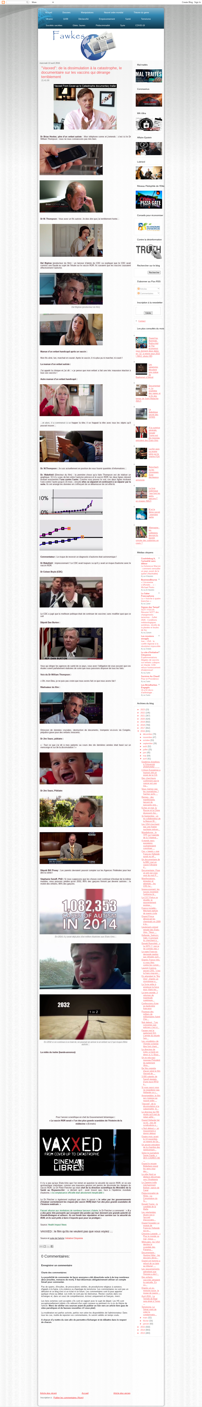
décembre (148, 734)
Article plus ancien (121, 1393)
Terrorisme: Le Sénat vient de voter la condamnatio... (149, 1311)
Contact (142, 321)
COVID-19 (140, 25)
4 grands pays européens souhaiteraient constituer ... (149, 844)
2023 (143, 709)
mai (145, 756)
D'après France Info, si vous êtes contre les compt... (151, 962)
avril (145, 759)
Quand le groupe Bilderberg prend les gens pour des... (150, 1167)
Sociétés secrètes (54, 25)
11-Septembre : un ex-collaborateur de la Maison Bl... (151, 818)
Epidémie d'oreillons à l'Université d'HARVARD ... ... (151, 764)
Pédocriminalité (103, 25)
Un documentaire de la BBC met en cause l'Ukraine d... (151, 863)
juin (145, 752)
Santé (128, 19)
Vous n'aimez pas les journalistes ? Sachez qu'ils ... (150, 791)
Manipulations (87, 12)
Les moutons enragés (147, 637)
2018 (143, 725)
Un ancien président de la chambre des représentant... (151, 1147)
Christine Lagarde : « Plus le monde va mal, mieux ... (151, 1236)
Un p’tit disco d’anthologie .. (147, 691)
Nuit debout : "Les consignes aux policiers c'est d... (150, 1025)
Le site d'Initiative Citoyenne (149, 653)
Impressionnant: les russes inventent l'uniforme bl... (151, 892)
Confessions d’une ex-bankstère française (150, 1006)
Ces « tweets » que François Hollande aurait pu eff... (151, 854)
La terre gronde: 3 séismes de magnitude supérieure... (150, 996)
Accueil (48, 12)
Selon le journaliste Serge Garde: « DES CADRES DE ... (151, 1157)
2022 (143, 713)
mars (145, 1317)
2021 (143, 716)
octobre (146, 740)
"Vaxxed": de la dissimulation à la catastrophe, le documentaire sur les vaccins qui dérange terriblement (81, 72)
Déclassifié (83, 19)
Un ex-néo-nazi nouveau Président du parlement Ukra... (151, 1061)
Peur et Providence (150, 679)
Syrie (122, 25)
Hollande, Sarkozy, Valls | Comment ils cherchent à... (150, 938)
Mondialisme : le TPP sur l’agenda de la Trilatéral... (150, 835)
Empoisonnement (107, 19)
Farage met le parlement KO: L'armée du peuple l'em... (151, 1034)
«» (77, 1193)
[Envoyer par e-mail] (41, 1246)
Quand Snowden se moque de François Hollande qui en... (151, 1227)
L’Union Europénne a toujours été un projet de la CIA (151, 772)
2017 (143, 728)
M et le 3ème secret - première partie (154, 513)
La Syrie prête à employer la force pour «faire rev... (150, 987)
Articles (143, 289)
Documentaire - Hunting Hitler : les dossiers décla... (151, 1255)
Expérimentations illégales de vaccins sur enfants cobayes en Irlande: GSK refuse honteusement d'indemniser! (150, 663)
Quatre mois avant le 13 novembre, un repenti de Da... (151, 1139)
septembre (148, 743)
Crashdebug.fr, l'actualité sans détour (148, 561)
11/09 (65, 19)
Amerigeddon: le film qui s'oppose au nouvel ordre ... (151, 1098)
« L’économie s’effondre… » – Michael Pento (148, 585)
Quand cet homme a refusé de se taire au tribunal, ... (151, 1263)
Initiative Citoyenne (74, 1238)
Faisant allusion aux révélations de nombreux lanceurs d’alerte (69, 1210)
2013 (143, 1333)
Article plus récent (48, 1393)
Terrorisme (146, 19)
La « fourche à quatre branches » (150, 599)
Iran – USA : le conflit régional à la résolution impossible (150, 643)
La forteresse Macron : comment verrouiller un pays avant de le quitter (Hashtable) (150, 570)
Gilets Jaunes (79, 25)
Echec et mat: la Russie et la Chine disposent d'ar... (151, 810)
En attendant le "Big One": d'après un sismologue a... (151, 979)
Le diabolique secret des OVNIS (153, 413)
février (146, 1321)
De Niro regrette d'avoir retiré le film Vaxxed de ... (151, 1071)
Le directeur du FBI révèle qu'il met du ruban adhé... (151, 1114)
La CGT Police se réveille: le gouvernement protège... (150, 901)
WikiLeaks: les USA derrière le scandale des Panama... (151, 1246)
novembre (148, 737)
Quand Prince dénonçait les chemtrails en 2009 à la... (151, 920)
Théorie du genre (141, 12)
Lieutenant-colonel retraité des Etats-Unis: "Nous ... (151, 929)
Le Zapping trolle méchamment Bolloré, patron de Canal (150, 1186)
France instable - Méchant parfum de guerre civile (150, 911)
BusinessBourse (149, 580)
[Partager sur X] (48, 1246)
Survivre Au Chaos (150, 676)
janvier (146, 1324)
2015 (143, 1327)
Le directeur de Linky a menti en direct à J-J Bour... (151, 1052)
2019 (143, 722)
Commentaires (146, 293)
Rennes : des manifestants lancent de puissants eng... (150, 801)
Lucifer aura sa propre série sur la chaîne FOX (154, 453)
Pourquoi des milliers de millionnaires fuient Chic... (151, 1015)
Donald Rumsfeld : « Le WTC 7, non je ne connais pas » (151, 946)
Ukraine (49, 19)
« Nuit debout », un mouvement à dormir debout (150, 1131)
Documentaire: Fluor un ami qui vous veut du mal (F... (151, 873)
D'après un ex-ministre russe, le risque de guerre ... (151, 1290)
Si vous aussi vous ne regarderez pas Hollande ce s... (151, 1090)
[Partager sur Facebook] (51, 1246)
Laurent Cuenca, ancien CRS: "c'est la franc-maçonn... (151, 970)
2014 (143, 1330)
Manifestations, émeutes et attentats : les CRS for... (149, 882)
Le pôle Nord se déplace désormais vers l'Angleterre (151, 1177)
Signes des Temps (150, 607)
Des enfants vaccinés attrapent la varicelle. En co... (151, 1281)
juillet (145, 749)
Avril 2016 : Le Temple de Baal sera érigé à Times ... (151, 1300)
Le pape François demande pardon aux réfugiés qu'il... (151, 954)
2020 (143, 719)
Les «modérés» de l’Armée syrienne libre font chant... (150, 1044)
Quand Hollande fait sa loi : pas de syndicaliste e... (151, 1123)
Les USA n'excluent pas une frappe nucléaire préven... (151, 827)
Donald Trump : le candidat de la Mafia (150, 1206)
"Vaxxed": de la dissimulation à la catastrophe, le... (150, 1106)
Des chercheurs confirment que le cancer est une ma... (150, 782)
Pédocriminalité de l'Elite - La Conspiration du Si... (150, 1197)
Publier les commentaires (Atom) (68, 1397)
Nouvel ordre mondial (113, 12)
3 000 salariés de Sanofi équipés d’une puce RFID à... (150, 1080)
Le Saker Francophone (147, 594)
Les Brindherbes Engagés (149, 686)
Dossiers (66, 12)
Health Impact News (57, 1225)
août (145, 746)
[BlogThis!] (44, 1246)
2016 (143, 731)
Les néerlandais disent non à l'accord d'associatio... (149, 1216)
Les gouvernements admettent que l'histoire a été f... (151, 1271)
